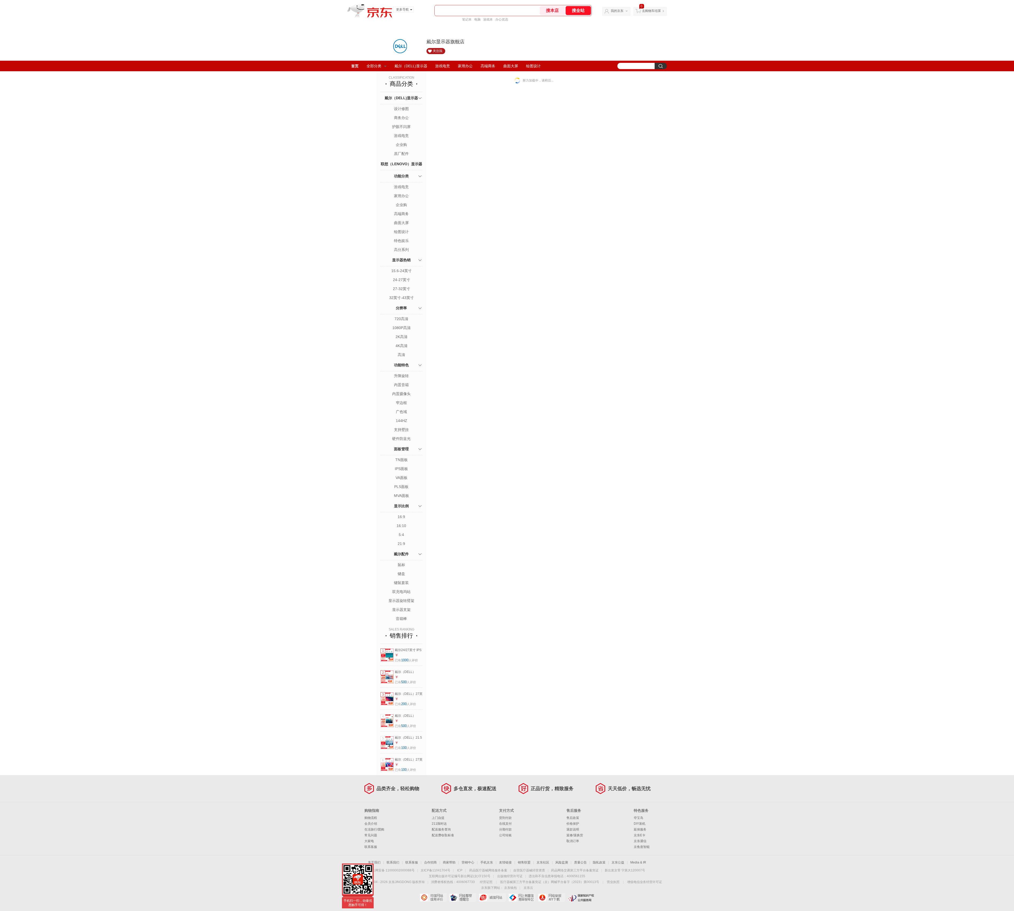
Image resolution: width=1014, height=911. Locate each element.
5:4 (401, 535)
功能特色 (401, 365)
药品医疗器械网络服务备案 (488, 870)
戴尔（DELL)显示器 (411, 66)
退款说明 (572, 829)
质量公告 (580, 862)
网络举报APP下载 (551, 897)
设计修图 (401, 109)
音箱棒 (401, 618)
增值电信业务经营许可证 (644, 882)
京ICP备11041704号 (435, 870)
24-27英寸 (401, 280)
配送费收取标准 (443, 835)
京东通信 (640, 841)
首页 (355, 66)
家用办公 (465, 66)
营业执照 (613, 882)
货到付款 (505, 818)
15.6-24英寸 (401, 271)
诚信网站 (492, 897)
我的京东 (617, 11)
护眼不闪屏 (401, 127)
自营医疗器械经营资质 (529, 870)
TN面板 (401, 460)
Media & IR (638, 862)
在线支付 (505, 823)
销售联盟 (524, 862)
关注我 (437, 51)
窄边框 (401, 403)
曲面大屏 (510, 66)
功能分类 (401, 176)
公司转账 (505, 835)
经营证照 (486, 882)
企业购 (401, 145)
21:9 (401, 544)
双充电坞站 (401, 592)
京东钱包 (510, 888)
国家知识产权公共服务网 (581, 897)
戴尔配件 (401, 554)
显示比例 (401, 506)
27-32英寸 (401, 289)
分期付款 (505, 829)
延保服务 (640, 829)
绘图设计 (533, 66)
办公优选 (501, 19)
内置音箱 (401, 385)
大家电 (369, 841)
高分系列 (401, 250)
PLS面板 (401, 487)
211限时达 (439, 823)
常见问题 (370, 835)
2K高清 (401, 337)
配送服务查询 (441, 829)
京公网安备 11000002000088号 (392, 870)
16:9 (401, 517)
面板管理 (401, 449)
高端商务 (488, 66)
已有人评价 (406, 660)
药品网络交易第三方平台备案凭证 (575, 870)
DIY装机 (639, 823)
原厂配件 (401, 153)
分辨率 (401, 308)
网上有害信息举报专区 (522, 897)
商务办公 (401, 118)
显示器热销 (401, 260)
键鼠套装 (401, 583)
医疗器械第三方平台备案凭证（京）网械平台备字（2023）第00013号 (549, 882)
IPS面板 (401, 469)
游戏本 (488, 19)
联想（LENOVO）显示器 (401, 164)
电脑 (477, 19)
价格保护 (572, 823)
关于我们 (374, 862)
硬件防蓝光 (401, 438)
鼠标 (401, 565)
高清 (401, 355)
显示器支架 (401, 610)
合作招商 (430, 862)
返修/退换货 (574, 835)
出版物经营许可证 (510, 876)
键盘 (401, 574)
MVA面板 (401, 496)
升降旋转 (401, 376)
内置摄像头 (401, 394)
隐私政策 (599, 862)
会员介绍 (370, 823)
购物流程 (370, 818)
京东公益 (618, 862)
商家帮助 (449, 862)
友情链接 (505, 862)
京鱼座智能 (642, 847)
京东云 (528, 888)
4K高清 (401, 346)
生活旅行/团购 (374, 829)
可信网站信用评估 (433, 897)
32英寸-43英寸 (401, 298)
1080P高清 (401, 328)
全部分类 (374, 66)
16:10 (401, 526)
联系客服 (370, 847)
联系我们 (393, 862)
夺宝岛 (638, 818)
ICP (459, 870)
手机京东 (486, 862)
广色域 (401, 412)
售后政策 (572, 818)
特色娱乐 (401, 241)
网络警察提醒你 (462, 897)
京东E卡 (639, 835)
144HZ (401, 421)
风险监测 (561, 862)
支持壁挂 (401, 430)
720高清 (401, 319)
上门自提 (438, 818)
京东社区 (543, 862)
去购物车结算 (651, 11)
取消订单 (572, 841)
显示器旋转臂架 (401, 601)
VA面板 (401, 478)
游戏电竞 (442, 66)
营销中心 (468, 862)
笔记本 (467, 19)
